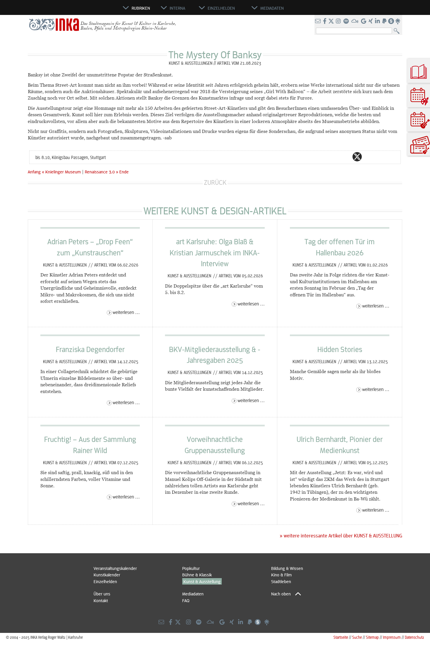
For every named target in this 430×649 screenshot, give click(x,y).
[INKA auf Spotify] (346, 21)
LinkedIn (380, 156)
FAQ (185, 600)
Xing (392, 156)
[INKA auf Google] (364, 21)
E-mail (322, 156)
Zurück (215, 182)
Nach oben (281, 593)
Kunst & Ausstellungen (65, 264)
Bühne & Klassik (197, 574)
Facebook (345, 156)
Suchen (398, 31)
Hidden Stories (339, 349)
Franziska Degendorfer (90, 349)
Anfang (34, 171)
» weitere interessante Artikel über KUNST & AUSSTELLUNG (341, 536)
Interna (177, 8)
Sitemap (372, 637)
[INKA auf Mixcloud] (355, 21)
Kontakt (101, 600)
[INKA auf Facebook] (325, 21)
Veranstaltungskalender (115, 568)
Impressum (392, 637)
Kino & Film (281, 574)
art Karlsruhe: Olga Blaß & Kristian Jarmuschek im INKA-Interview (215, 252)
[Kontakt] (318, 21)
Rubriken (141, 8)
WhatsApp (333, 156)
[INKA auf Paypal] (385, 21)
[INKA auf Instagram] (339, 21)
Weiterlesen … (126, 312)
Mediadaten (193, 593)
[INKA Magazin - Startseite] (96, 10)
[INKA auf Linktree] (398, 21)
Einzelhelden (105, 581)
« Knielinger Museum (62, 171)
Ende (124, 171)
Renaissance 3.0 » (101, 171)
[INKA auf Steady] (391, 21)
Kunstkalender (107, 574)
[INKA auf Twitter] (331, 21)
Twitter (357, 156)
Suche (357, 637)
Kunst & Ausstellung (202, 581)
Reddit (369, 156)
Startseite (340, 637)
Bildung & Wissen (287, 568)
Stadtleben (281, 581)
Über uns (102, 593)
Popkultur (191, 568)
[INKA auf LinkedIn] (378, 21)
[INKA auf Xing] (371, 21)
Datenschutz (414, 637)
